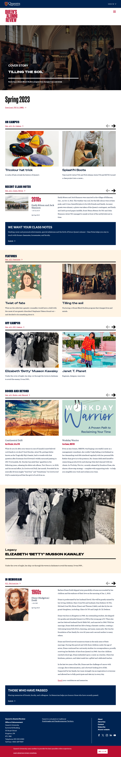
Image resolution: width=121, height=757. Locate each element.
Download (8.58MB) (14, 107)
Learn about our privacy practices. (25, 753)
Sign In (111, 4)
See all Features (12, 259)
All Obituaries (11, 583)
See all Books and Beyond (16, 395)
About (100, 719)
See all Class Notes (14, 191)
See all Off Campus (13, 327)
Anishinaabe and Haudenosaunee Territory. (58, 721)
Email (60, 680)
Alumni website (104, 729)
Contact (101, 724)
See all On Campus (13, 126)
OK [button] (100, 751)
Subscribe (101, 727)
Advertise (101, 722)
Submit (10, 241)
